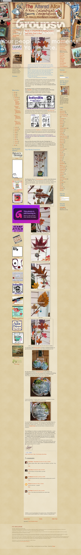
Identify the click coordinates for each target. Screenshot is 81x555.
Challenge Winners (63, 128)
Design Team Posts (63, 136)
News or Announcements (63, 166)
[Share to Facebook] (30, 452)
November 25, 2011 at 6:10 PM (38, 490)
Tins (60, 185)
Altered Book (62, 111)
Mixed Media (44, 454)
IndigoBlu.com (39, 129)
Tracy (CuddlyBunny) (64, 66)
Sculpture (61, 172)
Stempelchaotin (39, 371)
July (15, 132)
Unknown (30, 483)
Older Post (54, 519)
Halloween (62, 153)
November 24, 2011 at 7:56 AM (37, 483)
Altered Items (30, 454)
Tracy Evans (62, 55)
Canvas (61, 125)
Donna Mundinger (63, 49)
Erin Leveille (62, 53)
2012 (15, 94)
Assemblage (62, 118)
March (16, 139)
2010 (15, 145)
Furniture (61, 150)
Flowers (61, 145)
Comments (63, 199)
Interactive (62, 155)
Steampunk (62, 182)
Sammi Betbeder (63, 63)
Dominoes (61, 139)
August (16, 130)
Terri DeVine (62, 64)
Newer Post (27, 519)
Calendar (61, 123)
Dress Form (62, 141)
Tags (61, 183)
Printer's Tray (62, 170)
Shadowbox (62, 174)
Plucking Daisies (39, 179)
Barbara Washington (63, 44)
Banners (61, 120)
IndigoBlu (29, 89)
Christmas (62, 131)
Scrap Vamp (30, 469)
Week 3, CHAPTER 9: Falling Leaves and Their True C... (17, 111)
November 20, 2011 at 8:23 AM (39, 469)
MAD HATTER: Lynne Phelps (62, 41)
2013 (15, 92)
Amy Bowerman (63, 43)
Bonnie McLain (62, 46)
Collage (61, 133)
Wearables (62, 188)
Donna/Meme (62, 48)
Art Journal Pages (63, 114)
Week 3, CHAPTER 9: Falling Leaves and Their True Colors (39, 32)
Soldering (61, 177)
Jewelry (61, 157)
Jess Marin (62, 61)
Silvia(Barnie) (30, 476)
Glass (61, 152)
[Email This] (26, 452)
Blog (18, 178)
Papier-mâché (62, 167)
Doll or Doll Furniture (63, 137)
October (16, 127)
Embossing (62, 142)
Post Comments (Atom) (33, 521)
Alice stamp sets (51, 110)
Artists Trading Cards (64, 116)
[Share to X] (28, 452)
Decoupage (62, 134)
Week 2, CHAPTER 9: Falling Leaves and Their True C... (17, 117)
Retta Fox (61, 56)
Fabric (34, 454)
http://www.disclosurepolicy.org (25, 541)
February (16, 141)
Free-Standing (38, 454)
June (16, 134)
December (17, 97)
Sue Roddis (62, 59)
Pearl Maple (30, 490)
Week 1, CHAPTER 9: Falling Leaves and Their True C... (17, 123)
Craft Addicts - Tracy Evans (33, 461)
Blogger (53, 546)
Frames (61, 147)
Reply (29, 466)
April (16, 137)
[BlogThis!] (27, 452)
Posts (62, 197)
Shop (16, 282)
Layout (61, 158)
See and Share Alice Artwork (27, 20)
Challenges (62, 129)
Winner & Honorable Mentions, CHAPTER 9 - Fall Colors (17, 102)
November (17, 99)
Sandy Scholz (62, 58)
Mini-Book (61, 161)
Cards (61, 126)
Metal (61, 160)
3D (60, 109)
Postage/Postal (62, 169)
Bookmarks (62, 121)
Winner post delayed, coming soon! (17, 107)
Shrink (61, 175)
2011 (15, 95)
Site (18, 282)
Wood (61, 190)
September (17, 129)
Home (15, 20)
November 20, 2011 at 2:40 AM (44, 461)
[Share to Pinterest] (31, 452)
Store (17, 158)
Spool (61, 180)
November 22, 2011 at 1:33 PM (39, 476)
